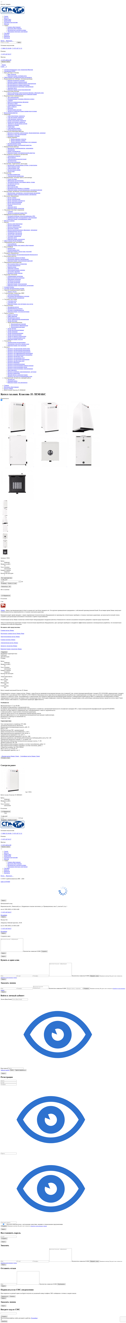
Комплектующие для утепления (17, 345)
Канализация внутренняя (18, 324)
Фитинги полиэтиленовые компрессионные (20, 365)
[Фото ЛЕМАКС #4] (17, 466)
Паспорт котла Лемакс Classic (10, 756)
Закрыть (3, 900)
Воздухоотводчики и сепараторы (17, 264)
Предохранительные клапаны (16, 270)
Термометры (11, 150)
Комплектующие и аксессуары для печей (20, 251)
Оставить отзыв (5, 758)
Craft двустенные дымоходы (16, 117)
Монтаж (6, 24)
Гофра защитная (12, 316)
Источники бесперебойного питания (18, 296)
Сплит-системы (12, 179)
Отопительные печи (13, 250)
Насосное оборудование (15, 28)
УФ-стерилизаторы (13, 97)
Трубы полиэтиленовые (15, 334)
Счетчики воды (12, 301)
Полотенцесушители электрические (18, 259)
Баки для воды (12, 74)
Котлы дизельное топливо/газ (16, 200)
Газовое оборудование (14, 27)
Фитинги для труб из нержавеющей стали (20, 376)
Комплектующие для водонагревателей (19, 89)
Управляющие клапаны (14, 105)
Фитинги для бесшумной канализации (19, 350)
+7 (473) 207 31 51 (17, 48)
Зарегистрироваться (20, 1070)
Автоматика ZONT (9, 71)
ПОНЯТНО (4, 1321)
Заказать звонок (5, 61)
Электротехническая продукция (17, 159)
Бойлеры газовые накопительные (17, 82)
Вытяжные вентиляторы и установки (18, 188)
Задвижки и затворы (14, 136)
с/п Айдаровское (5, 595)
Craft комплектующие (14, 128)
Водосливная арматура (10, 113)
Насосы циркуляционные (15, 224)
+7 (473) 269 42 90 (6, 60)
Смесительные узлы (13, 168)
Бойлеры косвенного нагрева (16, 80)
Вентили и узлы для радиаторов (17, 134)
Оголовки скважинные (14, 236)
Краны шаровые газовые (18, 140)
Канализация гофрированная (19, 325)
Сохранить (44, 951)
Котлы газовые (12, 197)
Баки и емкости (12, 106)
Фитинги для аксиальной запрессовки (19, 348)
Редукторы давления (14, 271)
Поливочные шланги (14, 318)
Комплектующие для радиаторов (17, 284)
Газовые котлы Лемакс (7, 630)
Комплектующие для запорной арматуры (20, 145)
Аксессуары (11, 171)
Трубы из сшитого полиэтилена (17, 336)
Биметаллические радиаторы (16, 277)
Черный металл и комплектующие (18, 375)
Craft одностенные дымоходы (16, 116)
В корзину (4, 583)
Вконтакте (9, 40)
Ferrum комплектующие (14, 129)
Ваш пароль (4, 1068)
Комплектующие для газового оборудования (21, 245)
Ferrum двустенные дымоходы (16, 122)
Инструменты (12, 157)
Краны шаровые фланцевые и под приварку (24, 142)
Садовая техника (9, 287)
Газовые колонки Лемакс (8, 639)
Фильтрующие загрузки (14, 109)
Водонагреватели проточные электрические (20, 86)
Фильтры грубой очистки (15, 273)
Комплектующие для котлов (16, 208)
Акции (6, 16)
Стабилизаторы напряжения (16, 297)
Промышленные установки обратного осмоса (21, 99)
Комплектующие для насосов (16, 239)
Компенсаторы (12, 267)
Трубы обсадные (12, 321)
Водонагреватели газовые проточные (18, 85)
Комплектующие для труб (15, 339)
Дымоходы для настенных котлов (17, 123)
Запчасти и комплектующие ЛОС (17, 213)
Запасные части (12, 88)
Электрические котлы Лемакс (9, 642)
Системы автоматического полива (14, 288)
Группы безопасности (14, 265)
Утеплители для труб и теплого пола (18, 344)
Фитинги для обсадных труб (16, 361)
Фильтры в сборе (12, 103)
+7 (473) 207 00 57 (6, 54)
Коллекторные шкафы (14, 170)
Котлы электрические (14, 199)
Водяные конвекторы (14, 174)
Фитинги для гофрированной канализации (20, 353)
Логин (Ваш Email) (6, 999)
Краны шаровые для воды (18, 139)
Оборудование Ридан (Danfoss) (13, 240)
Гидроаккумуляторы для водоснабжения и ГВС (21, 216)
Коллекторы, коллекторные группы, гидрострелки (22, 165)
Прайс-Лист (7, 19)
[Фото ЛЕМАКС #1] (17, 433)
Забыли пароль (5, 1070)
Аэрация (10, 100)
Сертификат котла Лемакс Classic (29, 756)
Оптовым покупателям (11, 22)
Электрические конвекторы (16, 176)
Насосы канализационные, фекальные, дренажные (22, 230)
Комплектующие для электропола (17, 382)
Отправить (86, 988)
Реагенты (10, 108)
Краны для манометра (14, 151)
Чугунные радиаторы (14, 282)
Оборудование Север (14, 166)
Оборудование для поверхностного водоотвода (18, 77)
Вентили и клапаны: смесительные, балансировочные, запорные (27, 133)
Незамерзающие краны (14, 143)
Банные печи (11, 248)
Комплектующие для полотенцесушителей (20, 261)
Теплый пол (11, 379)
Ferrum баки (11, 126)
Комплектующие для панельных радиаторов (21, 285)
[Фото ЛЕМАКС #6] (83, 466)
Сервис (6, 25)
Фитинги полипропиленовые (16, 364)
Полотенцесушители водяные (16, 257)
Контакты (7, 38)
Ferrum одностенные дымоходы (17, 120)
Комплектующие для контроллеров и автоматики (22, 194)
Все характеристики (6, 578)
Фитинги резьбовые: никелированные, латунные (22, 371)
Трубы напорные (12, 331)
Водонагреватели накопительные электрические (22, 83)
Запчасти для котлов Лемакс (9, 646)
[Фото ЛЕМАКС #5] (50, 466)
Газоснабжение (12, 244)
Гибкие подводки (13, 314)
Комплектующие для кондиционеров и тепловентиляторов (25, 190)
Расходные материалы (14, 162)
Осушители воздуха (13, 183)
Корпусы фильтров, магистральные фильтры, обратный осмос (26, 93)
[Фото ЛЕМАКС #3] (83, 433)
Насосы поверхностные (14, 227)
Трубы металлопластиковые (16, 330)
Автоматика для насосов (15, 233)
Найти (19, 42)
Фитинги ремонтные (14, 373)
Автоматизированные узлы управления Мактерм (18, 69)
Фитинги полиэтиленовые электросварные (20, 368)
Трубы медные (12, 328)
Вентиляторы (11, 185)
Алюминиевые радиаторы (15, 276)
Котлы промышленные (14, 203)
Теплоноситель (12, 160)
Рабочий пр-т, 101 (6, 586)
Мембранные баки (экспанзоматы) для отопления (22, 217)
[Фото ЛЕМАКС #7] (17, 499)
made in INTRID (5, 881)
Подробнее (4, 652)
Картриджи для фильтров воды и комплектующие (22, 94)
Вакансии (7, 36)
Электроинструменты (14, 156)
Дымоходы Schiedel (13, 125)
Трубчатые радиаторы (14, 281)
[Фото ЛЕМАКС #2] (50, 433)
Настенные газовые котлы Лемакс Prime (12, 633)
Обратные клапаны (13, 268)
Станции (10, 211)
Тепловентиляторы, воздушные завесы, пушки (21, 182)
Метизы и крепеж (9, 220)
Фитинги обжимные (14, 362)
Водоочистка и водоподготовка (17, 30)
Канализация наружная (18, 327)
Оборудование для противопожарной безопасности (23, 254)
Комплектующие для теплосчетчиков (18, 311)
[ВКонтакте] (1, 400)
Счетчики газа (12, 302)
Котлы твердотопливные (15, 202)
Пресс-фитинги (12, 370)
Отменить (12, 1296)
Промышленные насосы (15, 231)
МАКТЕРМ (7, 21)
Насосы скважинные (14, 225)
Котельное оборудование (11, 387)
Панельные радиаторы (14, 279)
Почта (3, 40)
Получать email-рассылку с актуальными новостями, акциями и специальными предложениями (34, 1224)
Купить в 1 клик (12, 583)
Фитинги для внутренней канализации (19, 351)
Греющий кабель (12, 381)
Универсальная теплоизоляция (16, 342)
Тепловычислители (13, 307)
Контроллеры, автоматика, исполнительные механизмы (24, 193)
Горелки (10, 205)
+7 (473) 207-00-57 (6, 912)
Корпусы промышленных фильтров (18, 102)
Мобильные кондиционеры (16, 180)
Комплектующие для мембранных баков (19, 219)
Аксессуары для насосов (15, 234)
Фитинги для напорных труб (16, 358)
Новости (6, 34)
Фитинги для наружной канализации (18, 359)
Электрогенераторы (13, 294)
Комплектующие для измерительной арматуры (21, 153)
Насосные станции (13, 228)
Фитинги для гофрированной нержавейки (20, 355)
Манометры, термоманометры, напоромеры (20, 148)
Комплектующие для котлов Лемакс (11, 649)
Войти (12, 1070)
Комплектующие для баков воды (17, 76)
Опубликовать (61, 1284)
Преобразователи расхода (15, 308)
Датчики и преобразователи (16, 310)
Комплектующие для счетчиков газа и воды (20, 304)
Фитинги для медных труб (15, 356)
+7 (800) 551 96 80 (6, 48)
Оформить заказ (94, 976)
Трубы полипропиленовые (15, 333)
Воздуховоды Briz (13, 187)
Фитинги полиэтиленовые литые (17, 367)
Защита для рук (12, 291)
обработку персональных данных (9, 977)
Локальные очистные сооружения (17, 31)
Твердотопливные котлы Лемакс (10, 636)
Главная (6, 385)
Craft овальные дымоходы (15, 119)
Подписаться (4, 1296)
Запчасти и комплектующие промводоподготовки (22, 111)
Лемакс (3, 610)
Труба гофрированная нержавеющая (18, 319)
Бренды (6, 17)
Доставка (7, 33)
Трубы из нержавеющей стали (16, 338)
